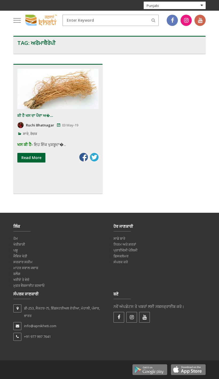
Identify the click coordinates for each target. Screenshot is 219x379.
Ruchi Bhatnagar (40, 125)
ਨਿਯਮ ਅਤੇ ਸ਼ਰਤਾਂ (125, 244)
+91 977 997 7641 (37, 336)
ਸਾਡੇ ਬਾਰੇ (119, 238)
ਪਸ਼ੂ (15, 250)
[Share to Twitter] (94, 157)
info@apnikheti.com (40, 325)
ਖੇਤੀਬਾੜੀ (19, 244)
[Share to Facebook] (83, 157)
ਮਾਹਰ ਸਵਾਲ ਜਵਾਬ (25, 267)
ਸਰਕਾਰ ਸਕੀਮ (23, 262)
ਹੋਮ (15, 238)
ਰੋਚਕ (33, 133)
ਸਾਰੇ (26, 133)
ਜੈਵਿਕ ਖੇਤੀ (20, 256)
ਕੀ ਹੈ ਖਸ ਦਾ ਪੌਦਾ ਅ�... (35, 115)
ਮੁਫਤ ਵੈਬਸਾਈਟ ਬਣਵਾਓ (29, 285)
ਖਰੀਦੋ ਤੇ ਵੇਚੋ (21, 279)
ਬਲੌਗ (16, 273)
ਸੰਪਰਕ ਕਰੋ (121, 262)
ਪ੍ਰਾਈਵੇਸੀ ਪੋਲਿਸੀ (126, 250)
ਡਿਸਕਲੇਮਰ (121, 256)
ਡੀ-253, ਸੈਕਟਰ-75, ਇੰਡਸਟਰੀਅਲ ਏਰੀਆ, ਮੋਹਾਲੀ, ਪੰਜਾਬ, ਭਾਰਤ (62, 312)
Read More (31, 157)
